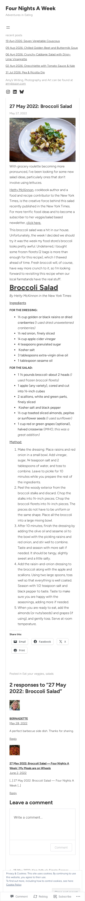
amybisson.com (16, 83)
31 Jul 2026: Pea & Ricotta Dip (25, 72)
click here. (33, 223)
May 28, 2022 (18, 723)
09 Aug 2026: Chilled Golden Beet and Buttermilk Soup (42, 48)
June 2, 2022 (18, 773)
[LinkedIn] (14, 91)
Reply (13, 739)
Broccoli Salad (33, 287)
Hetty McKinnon (21, 190)
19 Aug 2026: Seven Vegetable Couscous (33, 41)
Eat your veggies (33, 673)
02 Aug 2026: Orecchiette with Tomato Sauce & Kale (40, 66)
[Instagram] (8, 91)
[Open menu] (8, 27)
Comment (61, 847)
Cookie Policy (13, 884)
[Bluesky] (21, 91)
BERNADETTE (18, 718)
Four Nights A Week (31, 8)
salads (50, 673)
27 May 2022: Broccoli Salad (40, 106)
